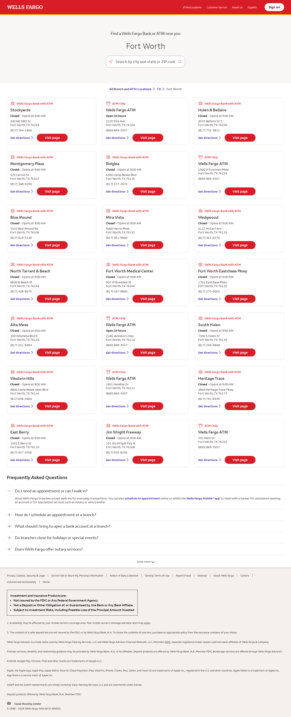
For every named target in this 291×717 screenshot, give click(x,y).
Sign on (274, 7)
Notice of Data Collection (124, 575)
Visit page (52, 138)
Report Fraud (183, 575)
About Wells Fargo (223, 575)
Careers (244, 575)
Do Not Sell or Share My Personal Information (77, 575)
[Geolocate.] (110, 61)
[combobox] (145, 61)
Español (252, 7)
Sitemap (202, 575)
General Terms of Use (157, 575)
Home (46, 581)
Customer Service (217, 7)
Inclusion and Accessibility (21, 581)
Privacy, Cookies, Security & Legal (26, 575)
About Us (237, 7)
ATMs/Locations (192, 7)
